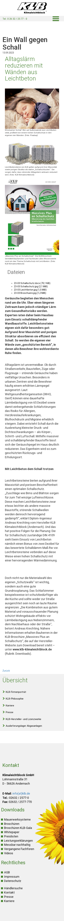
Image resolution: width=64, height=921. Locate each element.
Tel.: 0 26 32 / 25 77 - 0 (14, 18)
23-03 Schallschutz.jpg (31, 286)
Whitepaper (11, 832)
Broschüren (11, 823)
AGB (7, 872)
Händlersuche (13, 888)
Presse (9, 712)
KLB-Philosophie (14, 698)
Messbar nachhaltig (17, 844)
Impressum (11, 876)
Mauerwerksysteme (17, 819)
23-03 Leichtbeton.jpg (30, 289)
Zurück (6, 670)
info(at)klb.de (21, 793)
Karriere (10, 705)
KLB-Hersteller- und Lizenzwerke (23, 719)
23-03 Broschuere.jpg (30, 293)
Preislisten (11, 836)
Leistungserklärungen (18, 840)
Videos (8, 853)
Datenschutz (12, 881)
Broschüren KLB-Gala (18, 828)
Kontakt (9, 892)
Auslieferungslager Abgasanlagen (24, 725)
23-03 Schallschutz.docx (32, 283)
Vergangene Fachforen (19, 849)
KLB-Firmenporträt (16, 692)
